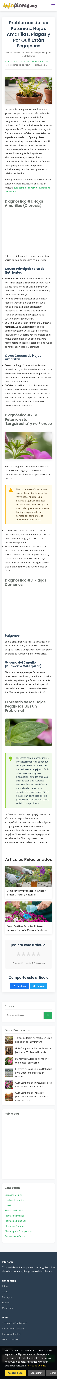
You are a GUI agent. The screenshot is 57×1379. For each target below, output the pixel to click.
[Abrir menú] (53, 6)
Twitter (40, 986)
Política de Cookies (11, 1334)
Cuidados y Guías (13, 1194)
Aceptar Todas (16, 1372)
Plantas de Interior (14, 1215)
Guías (5, 1291)
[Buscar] (48, 1015)
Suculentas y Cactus (15, 1236)
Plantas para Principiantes (18, 1231)
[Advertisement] (28, 231)
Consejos (7, 1297)
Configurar (36, 1372)
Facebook (21, 986)
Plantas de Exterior (14, 1210)
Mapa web (7, 1308)
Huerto (8, 1205)
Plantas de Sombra (14, 1226)
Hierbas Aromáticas (15, 1200)
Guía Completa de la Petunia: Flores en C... (32, 61)
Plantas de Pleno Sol (15, 1220)
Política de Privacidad (13, 1328)
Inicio (7, 61)
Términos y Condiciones (14, 1323)
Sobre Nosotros (10, 1339)
